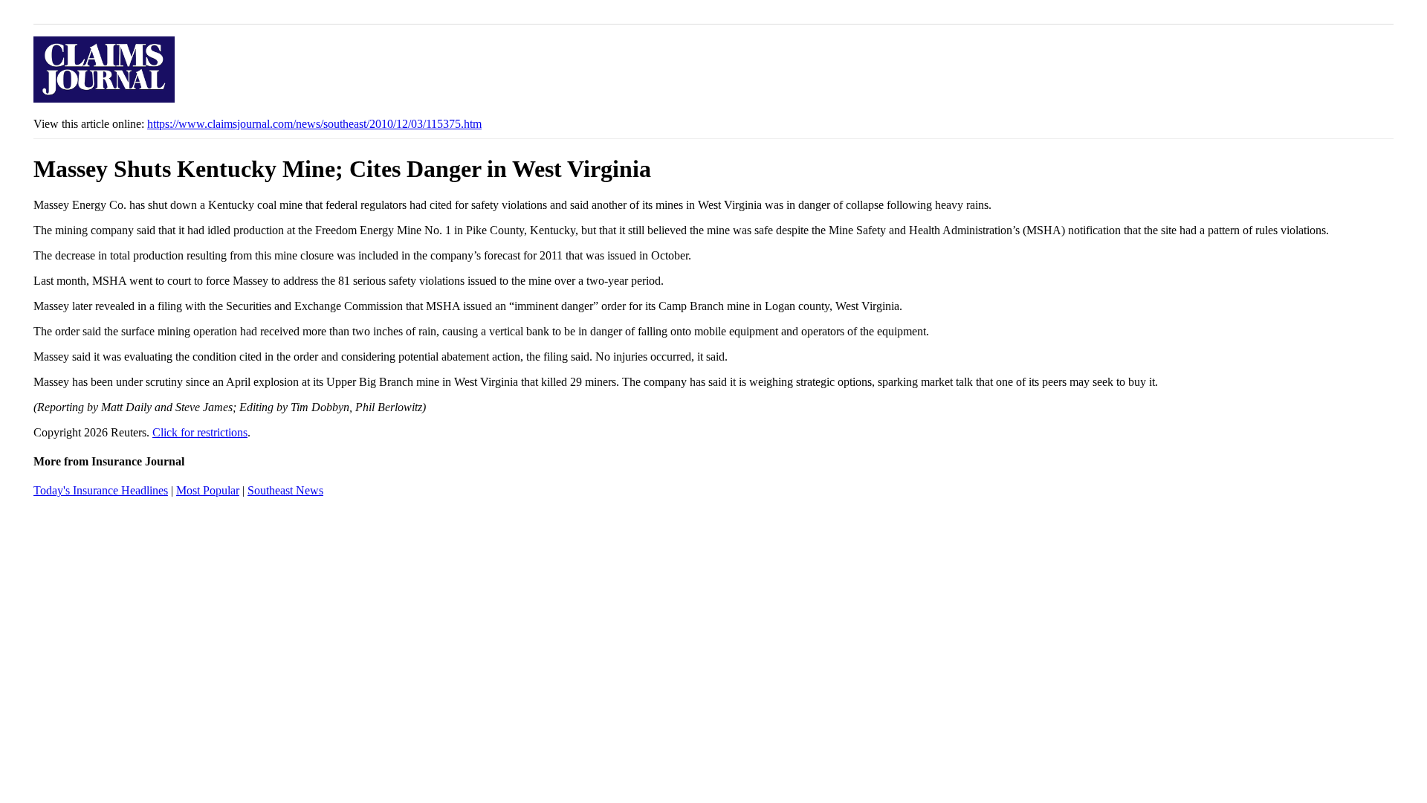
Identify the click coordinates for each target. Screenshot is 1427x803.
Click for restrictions (199, 432)
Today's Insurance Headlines (100, 490)
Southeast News (285, 490)
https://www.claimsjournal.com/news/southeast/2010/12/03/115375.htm (314, 123)
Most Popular (207, 490)
